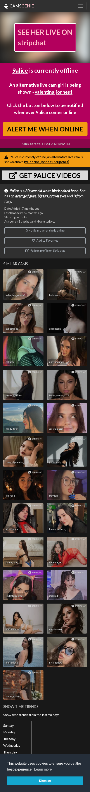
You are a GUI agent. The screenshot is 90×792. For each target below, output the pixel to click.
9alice (20, 70)
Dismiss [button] (45, 780)
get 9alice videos (49, 175)
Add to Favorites (47, 240)
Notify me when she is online (46, 230)
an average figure (23, 196)
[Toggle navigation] (81, 6)
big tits (43, 196)
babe (74, 191)
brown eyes (57, 196)
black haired (61, 191)
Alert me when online (45, 129)
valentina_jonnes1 (54, 92)
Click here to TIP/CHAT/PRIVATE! (46, 144)
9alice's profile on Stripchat (47, 250)
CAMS (21, 5)
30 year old (33, 191)
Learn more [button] (43, 769)
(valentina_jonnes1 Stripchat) (46, 162)
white (47, 191)
